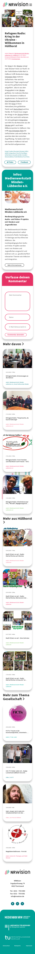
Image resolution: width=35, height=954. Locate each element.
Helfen (7, 153)
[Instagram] (17, 904)
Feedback (24, 162)
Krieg (10, 66)
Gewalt (15, 155)
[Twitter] (22, 904)
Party (27, 157)
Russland (16, 151)
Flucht (18, 153)
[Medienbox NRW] (17, 917)
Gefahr (20, 155)
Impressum (29, 945)
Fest (24, 157)
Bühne (12, 157)
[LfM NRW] (17, 927)
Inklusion (26, 256)
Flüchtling (24, 153)
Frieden (11, 151)
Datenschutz (6, 945)
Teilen (11, 162)
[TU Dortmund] (17, 937)
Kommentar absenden (16, 335)
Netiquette (17, 945)
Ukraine (19, 66)
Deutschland (18, 109)
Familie (25, 155)
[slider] (17, 18)
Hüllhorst (15, 55)
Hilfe (26, 151)
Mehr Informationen (14, 265)
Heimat (7, 157)
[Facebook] (12, 904)
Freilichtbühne (18, 157)
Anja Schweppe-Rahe (12, 101)
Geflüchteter (8, 155)
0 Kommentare (16, 59)
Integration (23, 120)
